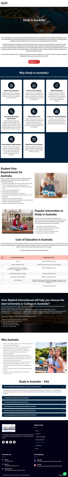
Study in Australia (40, 442)
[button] (66, 257)
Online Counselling (40, 437)
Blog (37, 448)
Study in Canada (40, 440)
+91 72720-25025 (9, 461)
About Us (38, 434)
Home (37, 431)
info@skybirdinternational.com (12, 465)
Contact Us (39, 445)
